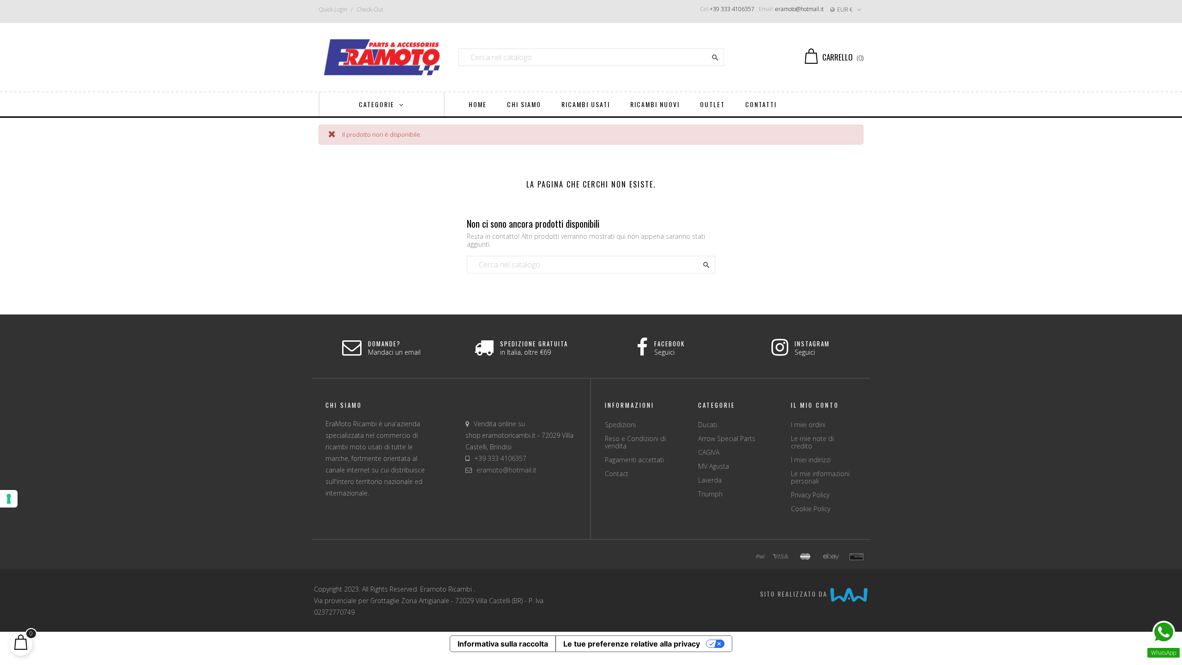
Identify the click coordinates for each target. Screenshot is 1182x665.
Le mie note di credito (812, 442)
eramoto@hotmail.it (799, 9)
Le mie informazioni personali (820, 477)
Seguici (664, 352)
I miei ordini (808, 424)
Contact (616, 473)
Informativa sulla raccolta (503, 643)
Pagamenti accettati (634, 459)
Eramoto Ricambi (447, 589)
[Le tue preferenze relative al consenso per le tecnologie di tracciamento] (9, 499)
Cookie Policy (810, 508)
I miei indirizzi (811, 459)
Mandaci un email (394, 352)
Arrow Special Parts (726, 438)
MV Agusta (713, 466)
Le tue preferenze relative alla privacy (631, 643)
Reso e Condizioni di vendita (635, 442)
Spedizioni (620, 424)
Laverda (710, 480)
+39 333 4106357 (732, 9)
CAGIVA (708, 452)
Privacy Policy (810, 494)
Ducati (707, 424)
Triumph (710, 494)
